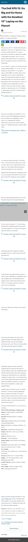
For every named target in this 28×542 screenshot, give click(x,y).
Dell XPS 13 (16, 118)
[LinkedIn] (2, 42)
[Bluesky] (10, 42)
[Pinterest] (22, 42)
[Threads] (12, 42)
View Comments (14, 528)
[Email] (25, 42)
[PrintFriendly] (2, 45)
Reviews (9, 518)
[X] (7, 42)
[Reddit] (20, 42)
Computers (7, 522)
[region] (14, 146)
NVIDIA (8, 523)
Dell (11, 522)
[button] (25, 211)
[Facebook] (5, 42)
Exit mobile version (14, 540)
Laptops (15, 522)
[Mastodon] (15, 42)
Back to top (24, 535)
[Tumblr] (17, 42)
